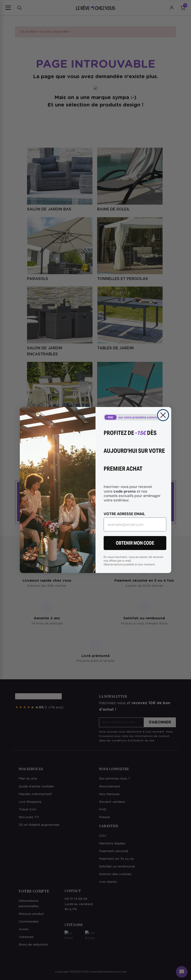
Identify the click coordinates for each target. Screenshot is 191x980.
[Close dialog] (163, 415)
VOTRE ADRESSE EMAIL (124, 513)
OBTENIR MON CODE (135, 543)
